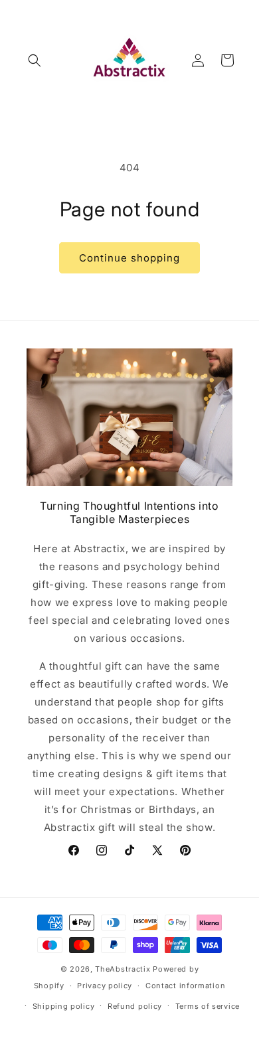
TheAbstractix (122, 969)
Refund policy (135, 1006)
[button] (34, 60)
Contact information (185, 985)
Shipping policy (64, 1006)
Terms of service (207, 1006)
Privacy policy (104, 985)
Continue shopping (129, 258)
